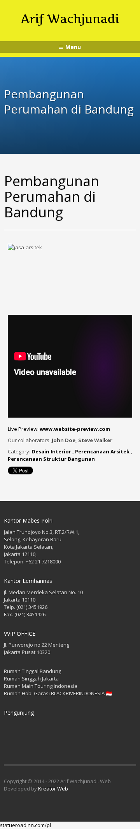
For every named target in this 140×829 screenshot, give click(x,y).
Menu (73, 47)
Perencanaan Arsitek (102, 451)
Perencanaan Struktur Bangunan (51, 458)
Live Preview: (59, 428)
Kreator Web (53, 788)
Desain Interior (51, 451)
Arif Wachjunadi (70, 19)
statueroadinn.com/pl (25, 825)
